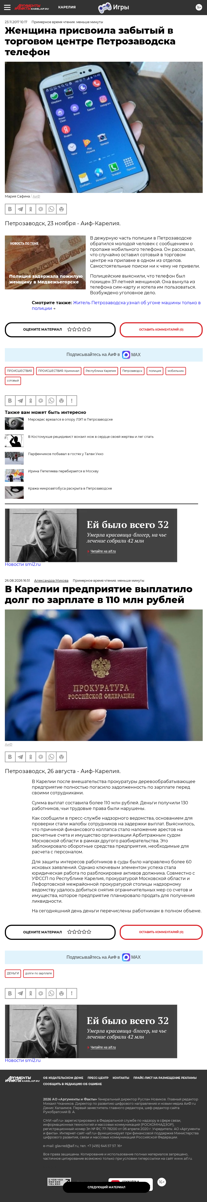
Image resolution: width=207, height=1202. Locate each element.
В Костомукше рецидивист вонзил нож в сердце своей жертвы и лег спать (91, 437)
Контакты (121, 1078)
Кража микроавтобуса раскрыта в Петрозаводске (70, 488)
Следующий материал (106, 1187)
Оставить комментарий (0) (161, 329)
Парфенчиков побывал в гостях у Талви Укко (66, 454)
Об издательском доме (63, 1078)
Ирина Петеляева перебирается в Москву (63, 471)
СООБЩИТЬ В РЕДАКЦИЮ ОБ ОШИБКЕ (72, 1084)
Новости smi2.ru (23, 564)
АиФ (36, 196)
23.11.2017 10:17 (16, 22)
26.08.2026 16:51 (17, 581)
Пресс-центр (98, 1078)
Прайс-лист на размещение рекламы (164, 1078)
